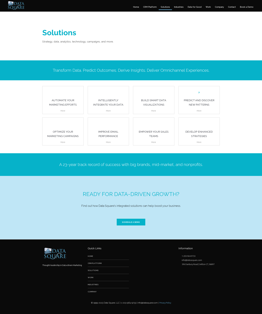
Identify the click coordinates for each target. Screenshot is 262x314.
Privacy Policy (165, 303)
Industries (93, 285)
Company (92, 292)
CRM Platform (95, 263)
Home (90, 256)
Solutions (93, 270)
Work (90, 277)
